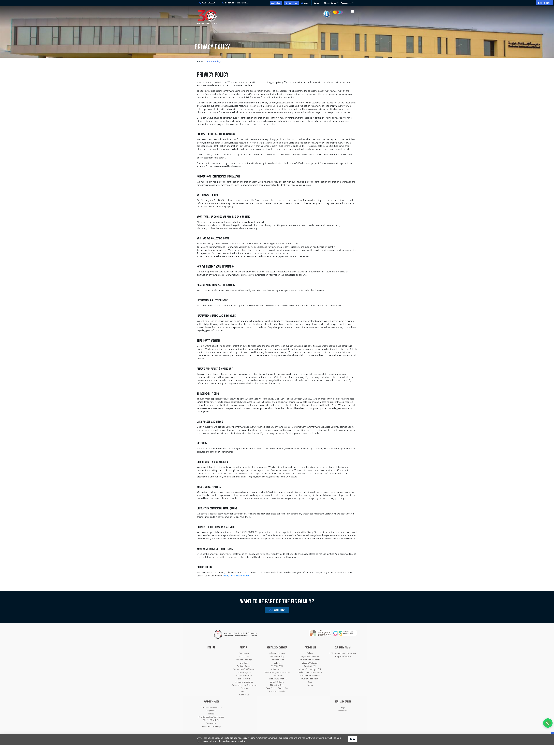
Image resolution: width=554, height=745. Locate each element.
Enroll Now (292, 3)
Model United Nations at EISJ (310, 672)
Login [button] (306, 3)
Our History (244, 653)
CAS (310, 682)
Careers (317, 3)
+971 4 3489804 (208, 3)
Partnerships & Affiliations (244, 669)
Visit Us (244, 691)
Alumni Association (244, 675)
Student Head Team (309, 678)
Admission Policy (277, 656)
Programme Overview (310, 656)
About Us (244, 647)
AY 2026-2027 (277, 666)
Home (200, 61)
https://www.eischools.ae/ (236, 575)
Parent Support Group (211, 726)
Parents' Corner (211, 701)
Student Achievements (310, 659)
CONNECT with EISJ (211, 720)
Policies (211, 713)
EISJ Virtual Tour (277, 685)
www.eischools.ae (205, 737)
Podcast (310, 685)
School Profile (244, 678)
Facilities (244, 688)
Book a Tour (276, 3)
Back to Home (544, 3)
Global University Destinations (244, 685)
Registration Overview (277, 647)
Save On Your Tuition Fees (277, 688)
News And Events (343, 701)
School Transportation (277, 678)
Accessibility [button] (346, 3)
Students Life (310, 647)
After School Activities (310, 675)
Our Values (244, 656)
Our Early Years (343, 647)
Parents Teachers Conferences (211, 717)
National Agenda (244, 672)
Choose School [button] (330, 3)
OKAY (352, 739)
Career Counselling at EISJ (310, 669)
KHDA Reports (277, 669)
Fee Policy (277, 663)
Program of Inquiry (343, 656)
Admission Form (277, 659)
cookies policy (238, 741)
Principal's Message (244, 659)
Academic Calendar (277, 691)
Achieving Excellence (244, 682)
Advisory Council (244, 666)
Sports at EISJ (310, 666)
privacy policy (216, 741)
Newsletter (343, 710)
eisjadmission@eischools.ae (237, 3)
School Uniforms (277, 682)
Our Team (244, 663)
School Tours (277, 675)
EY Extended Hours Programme (343, 653)
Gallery (310, 653)
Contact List (211, 723)
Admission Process (277, 653)
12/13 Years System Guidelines (277, 672)
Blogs (343, 707)
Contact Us (244, 694)
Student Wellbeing (310, 663)
